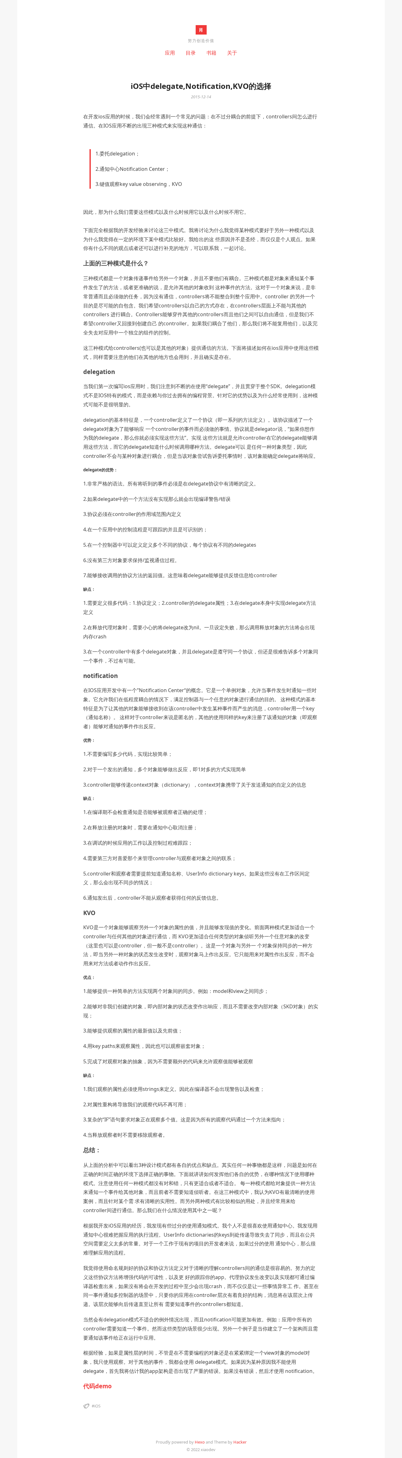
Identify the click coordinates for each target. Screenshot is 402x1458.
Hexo (200, 1442)
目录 (191, 53)
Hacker (240, 1442)
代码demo (97, 1386)
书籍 (211, 53)
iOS (97, 1406)
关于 (232, 53)
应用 (170, 53)
